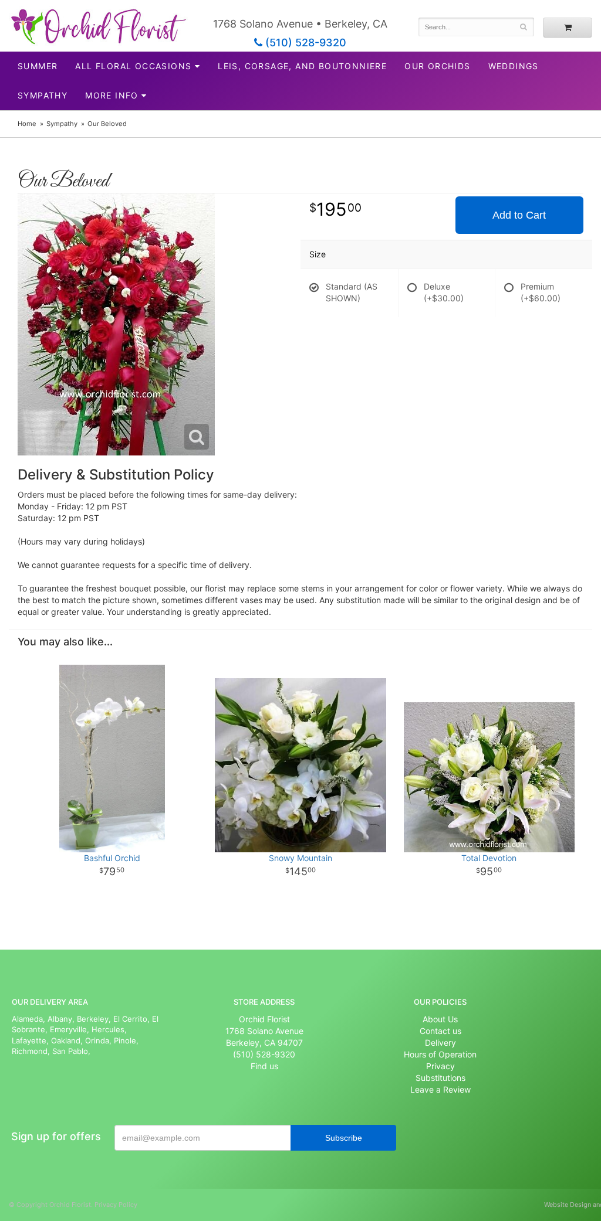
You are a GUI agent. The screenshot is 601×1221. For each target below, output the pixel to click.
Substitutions (440, 1078)
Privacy (440, 1066)
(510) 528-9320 (304, 42)
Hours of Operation (440, 1054)
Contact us (440, 1031)
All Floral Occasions (133, 66)
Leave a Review (440, 1089)
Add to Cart (519, 215)
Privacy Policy (115, 1204)
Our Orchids (437, 66)
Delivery (440, 1042)
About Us (440, 1019)
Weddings (513, 66)
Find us (264, 1066)
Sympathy (42, 95)
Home (27, 124)
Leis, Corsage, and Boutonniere (302, 66)
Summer (38, 66)
